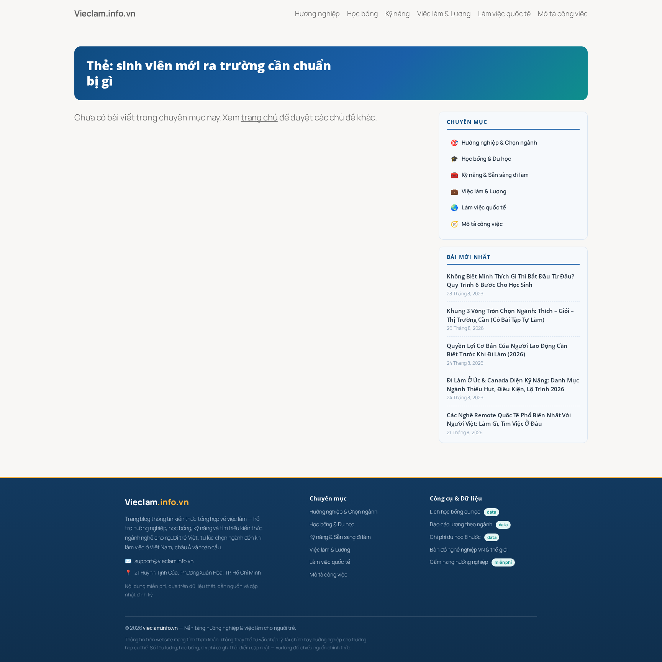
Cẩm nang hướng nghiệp (471, 561)
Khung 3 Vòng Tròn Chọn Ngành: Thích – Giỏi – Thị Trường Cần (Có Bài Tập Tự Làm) (510, 315)
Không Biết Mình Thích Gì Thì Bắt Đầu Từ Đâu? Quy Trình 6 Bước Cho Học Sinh (510, 280)
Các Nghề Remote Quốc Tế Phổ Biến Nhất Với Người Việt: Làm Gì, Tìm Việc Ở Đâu (509, 419)
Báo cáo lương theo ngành (469, 524)
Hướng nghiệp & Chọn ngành (494, 142)
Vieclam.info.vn (105, 13)
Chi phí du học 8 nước (463, 536)
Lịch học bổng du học (463, 511)
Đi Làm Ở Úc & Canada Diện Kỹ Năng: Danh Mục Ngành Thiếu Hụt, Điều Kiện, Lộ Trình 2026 (513, 384)
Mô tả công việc (476, 224)
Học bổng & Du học (481, 159)
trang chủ (259, 117)
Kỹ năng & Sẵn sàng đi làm (489, 175)
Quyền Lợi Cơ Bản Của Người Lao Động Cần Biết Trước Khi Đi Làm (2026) (507, 350)
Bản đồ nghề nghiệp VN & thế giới (469, 549)
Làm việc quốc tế (478, 207)
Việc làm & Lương (478, 191)
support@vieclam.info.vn (163, 561)
